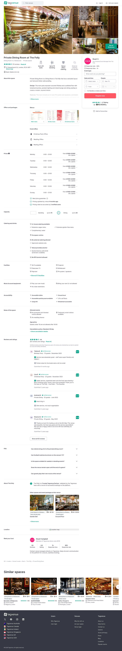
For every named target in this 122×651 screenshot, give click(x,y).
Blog (99, 638)
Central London (16, 561)
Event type (87, 71)
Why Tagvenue (55, 621)
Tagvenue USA (12, 638)
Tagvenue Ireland (12, 629)
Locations (101, 641)
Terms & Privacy (102, 632)
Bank (23, 561)
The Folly (11, 483)
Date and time (88, 78)
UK (4, 561)
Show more (35, 521)
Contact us (101, 627)
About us (100, 621)
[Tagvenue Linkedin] (23, 619)
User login (54, 624)
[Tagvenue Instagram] (17, 619)
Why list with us (79, 621)
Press (99, 635)
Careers (100, 629)
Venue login (77, 627)
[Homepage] (11, 3)
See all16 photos (111, 46)
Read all (23, 64)
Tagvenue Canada (13, 626)
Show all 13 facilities (37, 275)
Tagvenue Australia (13, 623)
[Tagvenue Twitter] (5, 619)
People (103, 78)
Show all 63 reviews (38, 439)
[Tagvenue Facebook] (11, 619)
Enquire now (100, 96)
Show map (9, 69)
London (9, 561)
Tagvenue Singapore (14, 632)
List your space (78, 624)
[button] (32, 3)
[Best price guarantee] (47, 198)
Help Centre (101, 624)
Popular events (102, 644)
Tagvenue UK (11, 635)
